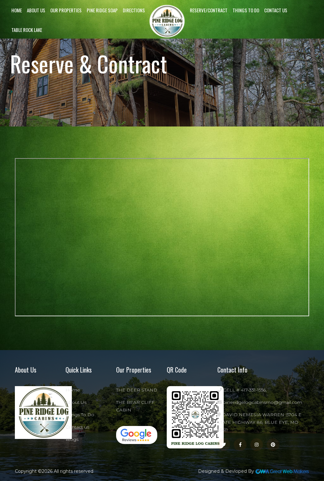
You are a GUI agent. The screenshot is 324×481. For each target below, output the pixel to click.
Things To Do (246, 10)
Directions (134, 10)
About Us (36, 10)
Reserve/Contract (208, 10)
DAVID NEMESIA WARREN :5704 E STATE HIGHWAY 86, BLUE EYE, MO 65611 (259, 422)
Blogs (71, 439)
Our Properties (66, 10)
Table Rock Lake (26, 29)
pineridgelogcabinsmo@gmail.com (262, 402)
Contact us (275, 10)
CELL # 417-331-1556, (244, 390)
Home (16, 10)
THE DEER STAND (136, 390)
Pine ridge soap (102, 10)
